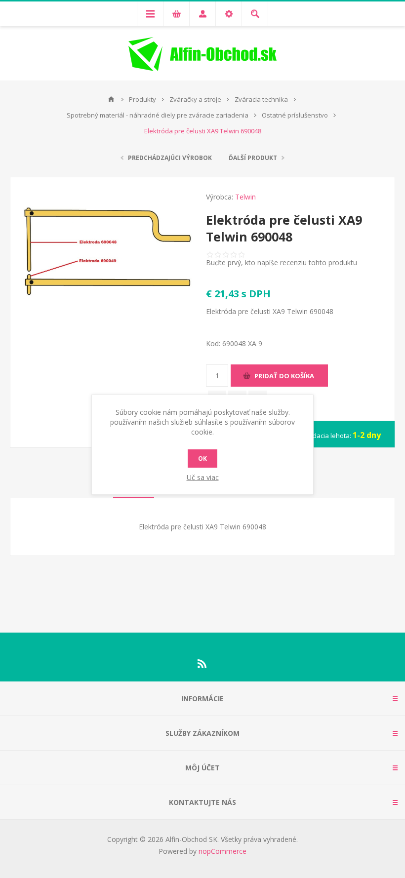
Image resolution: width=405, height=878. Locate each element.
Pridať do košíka (284, 375)
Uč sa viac (203, 477)
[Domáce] (111, 99)
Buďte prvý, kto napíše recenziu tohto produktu (281, 262)
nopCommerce (222, 851)
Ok (202, 458)
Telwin (245, 196)
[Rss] (202, 664)
